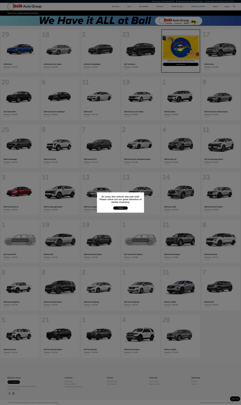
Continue (120, 208)
